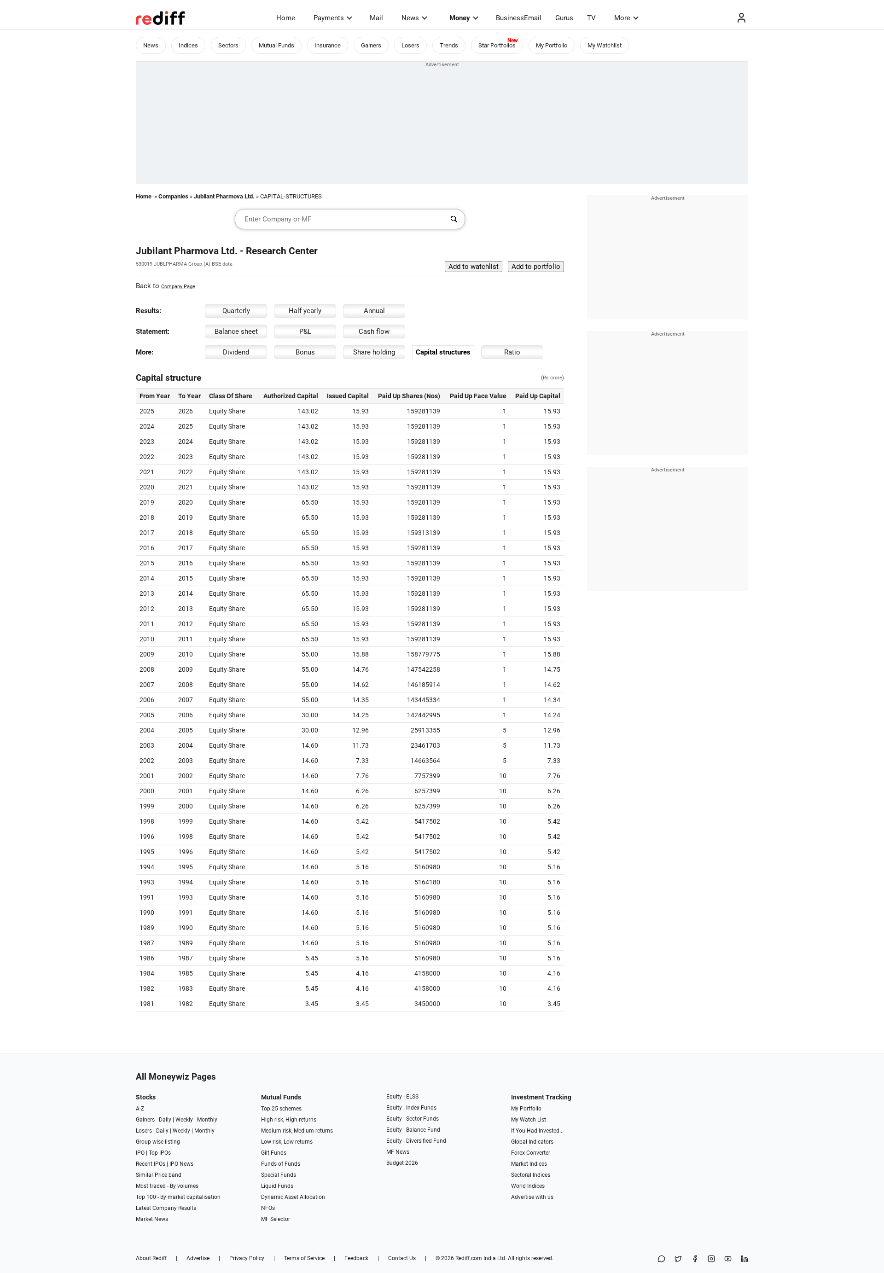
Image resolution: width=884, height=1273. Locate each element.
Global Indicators (532, 1142)
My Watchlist (604, 45)
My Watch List (528, 1119)
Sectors (228, 45)
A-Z (140, 1108)
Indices (188, 45)
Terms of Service (304, 1258)
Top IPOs (160, 1153)
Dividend (236, 352)
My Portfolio (551, 45)
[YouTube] (728, 1259)
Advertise (197, 1258)
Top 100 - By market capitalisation (178, 1197)
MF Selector (275, 1219)
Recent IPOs (150, 1164)
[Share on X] (678, 1259)
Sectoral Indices (530, 1175)
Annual (374, 311)
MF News (397, 1152)
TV (591, 18)
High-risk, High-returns (288, 1119)
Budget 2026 (402, 1163)
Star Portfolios (497, 45)
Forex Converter (530, 1153)
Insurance (327, 45)
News (410, 18)
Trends (449, 45)
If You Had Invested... (537, 1131)
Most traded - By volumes (167, 1186)
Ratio (512, 352)
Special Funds (278, 1175)
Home (285, 18)
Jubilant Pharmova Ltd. (224, 196)
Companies (173, 196)
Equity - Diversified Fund (416, 1141)
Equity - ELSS (402, 1096)
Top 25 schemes (281, 1108)
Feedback (356, 1258)
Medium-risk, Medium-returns (297, 1131)
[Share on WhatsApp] (661, 1259)
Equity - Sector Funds (412, 1119)
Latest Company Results (166, 1208)
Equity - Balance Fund (413, 1130)
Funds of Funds (280, 1164)
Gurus (564, 18)
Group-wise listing (158, 1142)
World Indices (528, 1186)
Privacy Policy (246, 1258)
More (622, 18)
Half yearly (305, 311)
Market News (152, 1219)
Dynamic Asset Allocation (293, 1197)
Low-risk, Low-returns (287, 1142)
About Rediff (151, 1258)
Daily (165, 1119)
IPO (140, 1153)
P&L (305, 331)
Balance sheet (236, 331)
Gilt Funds (273, 1153)
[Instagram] (711, 1259)
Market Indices (529, 1164)
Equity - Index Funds (411, 1107)
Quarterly (236, 311)
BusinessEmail (518, 18)
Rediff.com (468, 1258)
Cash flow (374, 331)
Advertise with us (532, 1197)
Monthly (207, 1119)
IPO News (181, 1164)
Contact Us (402, 1258)
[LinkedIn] (744, 1259)
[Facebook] (694, 1259)
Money (459, 18)
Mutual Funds (276, 45)
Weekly (184, 1119)
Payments (329, 18)
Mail (376, 18)
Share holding (374, 352)
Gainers (371, 45)
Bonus (305, 352)
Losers (410, 45)
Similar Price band (158, 1175)
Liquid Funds (277, 1186)
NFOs (268, 1208)
